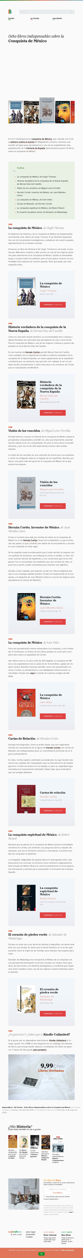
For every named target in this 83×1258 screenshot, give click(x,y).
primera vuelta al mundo (22, 142)
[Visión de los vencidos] (47, 111)
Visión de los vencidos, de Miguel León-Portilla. (39, 188)
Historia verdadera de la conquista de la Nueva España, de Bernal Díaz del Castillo (42, 182)
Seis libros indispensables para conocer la (12, 1154)
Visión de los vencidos (48, 483)
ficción (11, 18)
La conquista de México (51, 285)
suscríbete (57, 18)
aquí (32, 673)
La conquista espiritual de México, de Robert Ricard (40, 208)
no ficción (34, 18)
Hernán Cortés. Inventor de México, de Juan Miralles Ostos (41, 194)
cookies (29, 1237)
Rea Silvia (66, 1235)
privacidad (30, 1234)
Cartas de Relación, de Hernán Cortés (34, 204)
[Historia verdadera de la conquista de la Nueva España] (31, 113)
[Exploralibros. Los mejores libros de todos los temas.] (10, 13)
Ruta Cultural (50, 1235)
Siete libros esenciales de (45, 1156)
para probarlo (39, 1050)
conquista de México (41, 139)
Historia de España (35, 148)
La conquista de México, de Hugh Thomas (36, 177)
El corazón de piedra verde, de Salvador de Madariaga (42, 212)
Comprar (47, 305)
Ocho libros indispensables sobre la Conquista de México (47, 1107)
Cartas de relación (52, 792)
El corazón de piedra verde (49, 991)
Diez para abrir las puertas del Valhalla (23, 1154)
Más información (67, 1250)
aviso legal (30, 1232)
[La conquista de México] (15, 112)
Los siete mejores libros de (34, 1153)
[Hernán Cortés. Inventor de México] (62, 113)
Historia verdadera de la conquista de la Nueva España (51, 386)
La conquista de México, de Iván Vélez (34, 200)
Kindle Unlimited (57, 1040)
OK (41, 1254)
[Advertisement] (41, 69)
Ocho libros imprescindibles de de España (58, 1158)
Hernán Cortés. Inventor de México (50, 600)
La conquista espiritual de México (49, 891)
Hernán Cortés (32, 352)
